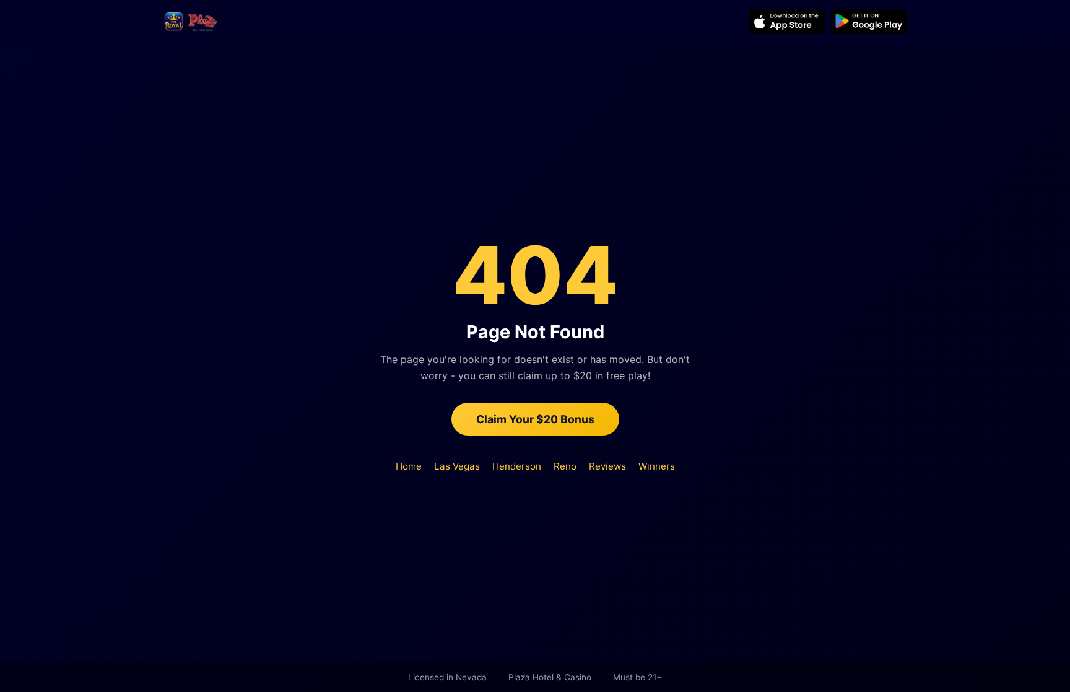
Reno (565, 466)
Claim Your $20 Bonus (535, 419)
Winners (656, 466)
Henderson (516, 466)
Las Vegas (457, 466)
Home (409, 466)
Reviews (607, 466)
